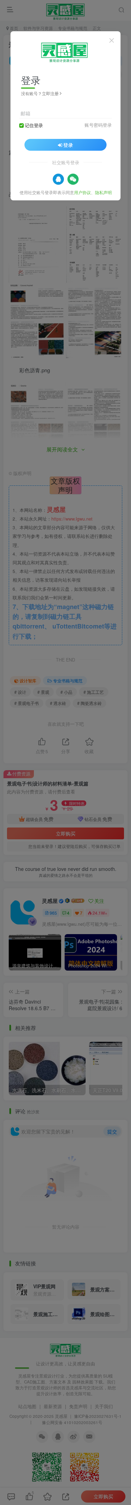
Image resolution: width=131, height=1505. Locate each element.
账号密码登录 (98, 125)
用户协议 (82, 192)
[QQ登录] (58, 179)
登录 (68, 144)
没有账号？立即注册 (40, 93)
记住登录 (34, 125)
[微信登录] (73, 179)
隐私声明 (103, 192)
